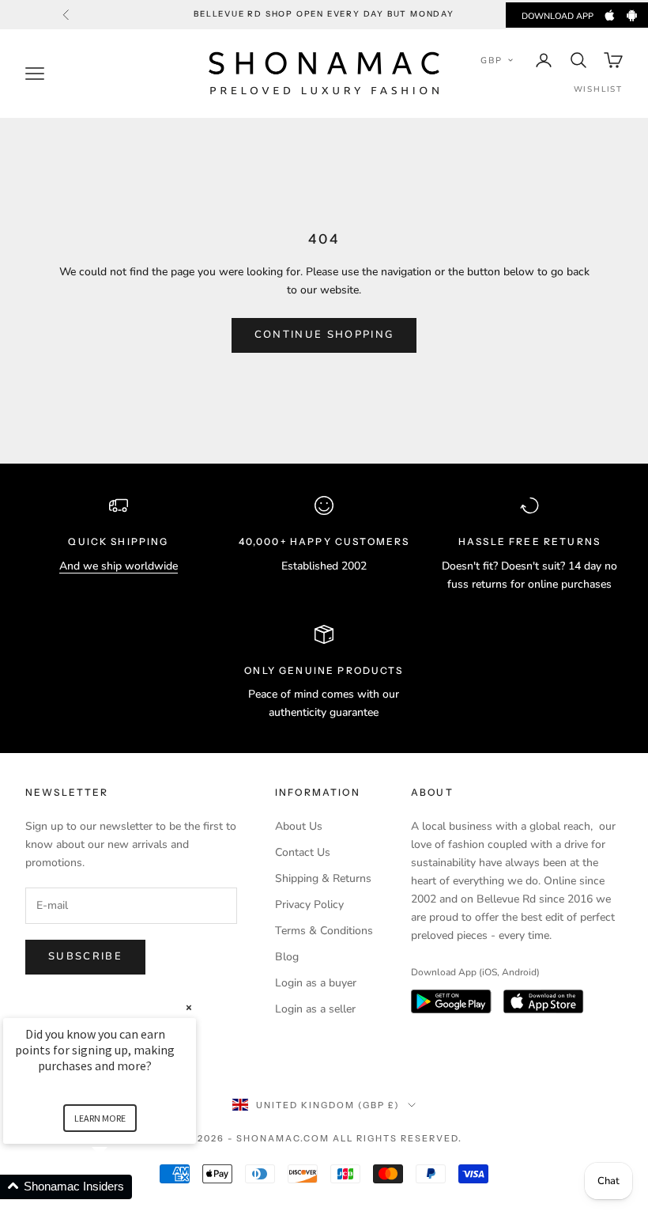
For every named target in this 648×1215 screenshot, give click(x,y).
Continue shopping (324, 334)
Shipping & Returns (323, 878)
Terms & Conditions (324, 930)
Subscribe (85, 956)
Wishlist (598, 89)
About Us (298, 826)
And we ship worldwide (118, 565)
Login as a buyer (315, 982)
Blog (287, 956)
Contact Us (302, 852)
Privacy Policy (309, 904)
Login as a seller (315, 1008)
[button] (497, 60)
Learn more (100, 1118)
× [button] (189, 1007)
